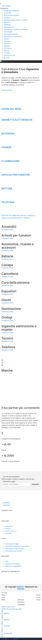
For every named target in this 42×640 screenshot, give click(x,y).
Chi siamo (9, 526)
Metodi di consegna (12, 564)
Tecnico (7, 43)
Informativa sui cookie (13, 551)
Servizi (6, 51)
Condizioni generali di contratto (17, 546)
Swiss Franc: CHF (7, 607)
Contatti (7, 53)
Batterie (7, 22)
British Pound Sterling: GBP (11, 609)
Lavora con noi (9, 55)
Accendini (7, 13)
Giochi (6, 39)
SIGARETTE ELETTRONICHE (16, 119)
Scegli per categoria (11, 11)
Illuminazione (8, 27)
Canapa (7, 18)
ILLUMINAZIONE (10, 161)
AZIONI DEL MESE (11, 109)
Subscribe (35, 484)
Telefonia (7, 25)
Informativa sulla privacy (14, 549)
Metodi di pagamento (13, 566)
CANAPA (6, 147)
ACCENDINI (7, 133)
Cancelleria (8, 32)
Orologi (6, 41)
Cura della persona (11, 34)
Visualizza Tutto (7, 230)
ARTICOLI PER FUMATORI (15, 174)
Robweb (20, 589)
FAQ (6, 561)
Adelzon (7, 46)
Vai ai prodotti (6, 90)
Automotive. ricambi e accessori (16, 29)
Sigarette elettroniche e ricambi (15, 20)
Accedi (6, 58)
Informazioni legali (12, 544)
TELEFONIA (7, 202)
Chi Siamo (7, 48)
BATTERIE (6, 188)
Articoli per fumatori (11, 15)
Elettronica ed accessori (13, 36)
